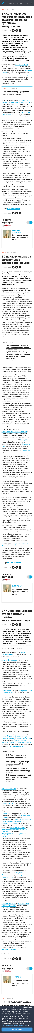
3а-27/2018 (24, 440)
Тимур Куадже (7, 736)
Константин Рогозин (23, 738)
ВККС (5, 953)
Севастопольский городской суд (14, 432)
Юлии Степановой (13, 320)
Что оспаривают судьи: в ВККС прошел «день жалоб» (18, 346)
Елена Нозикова (13, 208)
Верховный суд (7, 803)
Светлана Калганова (15, 322)
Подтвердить (17, 1029)
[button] (13, 30)
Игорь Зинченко (8, 546)
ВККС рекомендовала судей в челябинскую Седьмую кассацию (18, 777)
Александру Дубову (18, 827)
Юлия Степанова (9, 115)
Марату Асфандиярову (22, 819)
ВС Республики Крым (14, 746)
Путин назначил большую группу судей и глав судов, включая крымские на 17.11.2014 (18, 355)
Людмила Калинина (20, 544)
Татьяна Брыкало (21, 64)
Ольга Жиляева (26, 113)
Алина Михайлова (14, 563)
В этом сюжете (9, 342)
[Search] (27, 3)
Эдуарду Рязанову (9, 836)
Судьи (5, 88)
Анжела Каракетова (9, 660)
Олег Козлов (6, 691)
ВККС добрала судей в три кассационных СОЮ (17, 763)
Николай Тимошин (9, 949)
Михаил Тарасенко (9, 788)
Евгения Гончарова (9, 903)
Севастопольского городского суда (15, 75)
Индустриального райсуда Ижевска (15, 834)
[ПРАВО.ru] (3, 3)
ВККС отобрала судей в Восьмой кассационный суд (18, 769)
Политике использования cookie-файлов (15, 1025)
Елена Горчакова (21, 546)
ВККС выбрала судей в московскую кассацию (16, 756)
